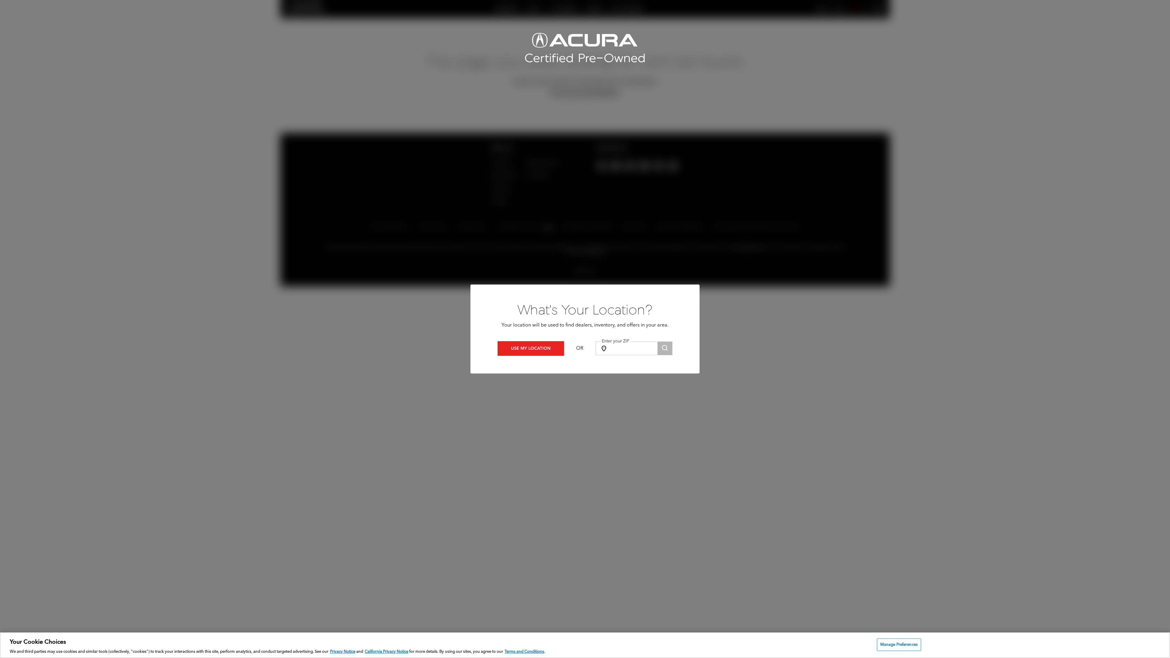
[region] (585, 645)
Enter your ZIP (615, 341)
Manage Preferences (899, 644)
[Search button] (665, 348)
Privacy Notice (342, 652)
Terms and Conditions (524, 652)
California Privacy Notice (386, 652)
